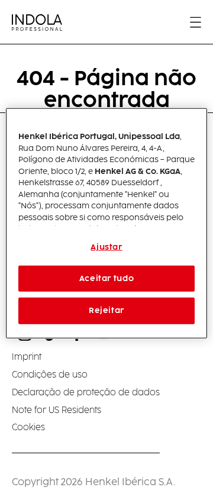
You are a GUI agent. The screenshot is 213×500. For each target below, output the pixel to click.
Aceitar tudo (106, 278)
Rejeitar (106, 310)
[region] (106, 223)
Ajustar (106, 247)
